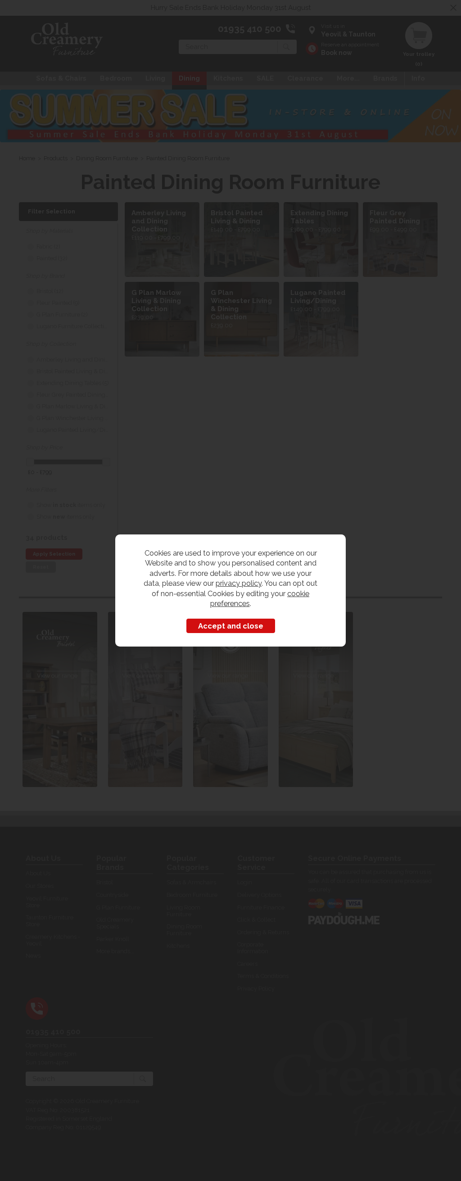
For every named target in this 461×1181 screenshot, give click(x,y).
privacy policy (239, 583)
